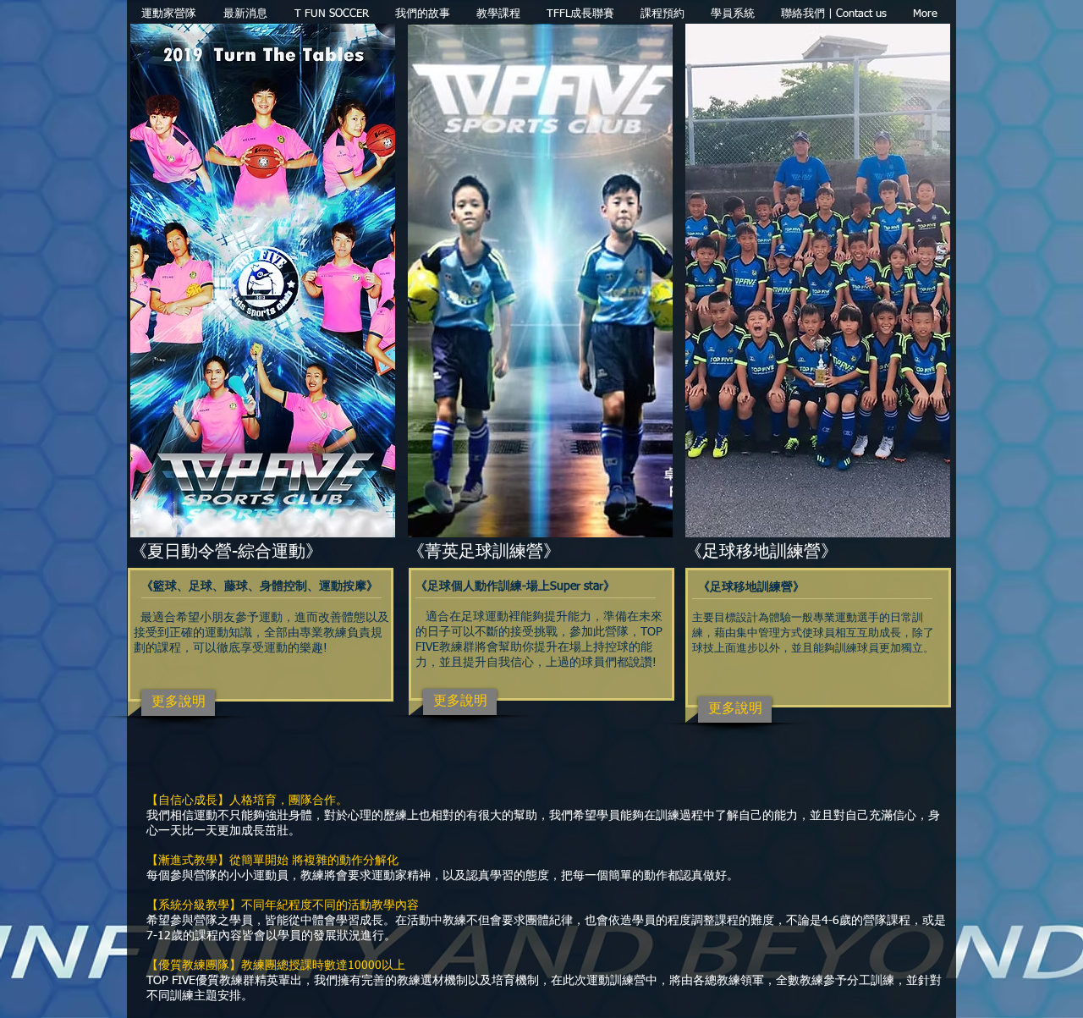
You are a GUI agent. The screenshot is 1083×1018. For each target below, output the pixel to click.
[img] (817, 314)
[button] (498, 14)
